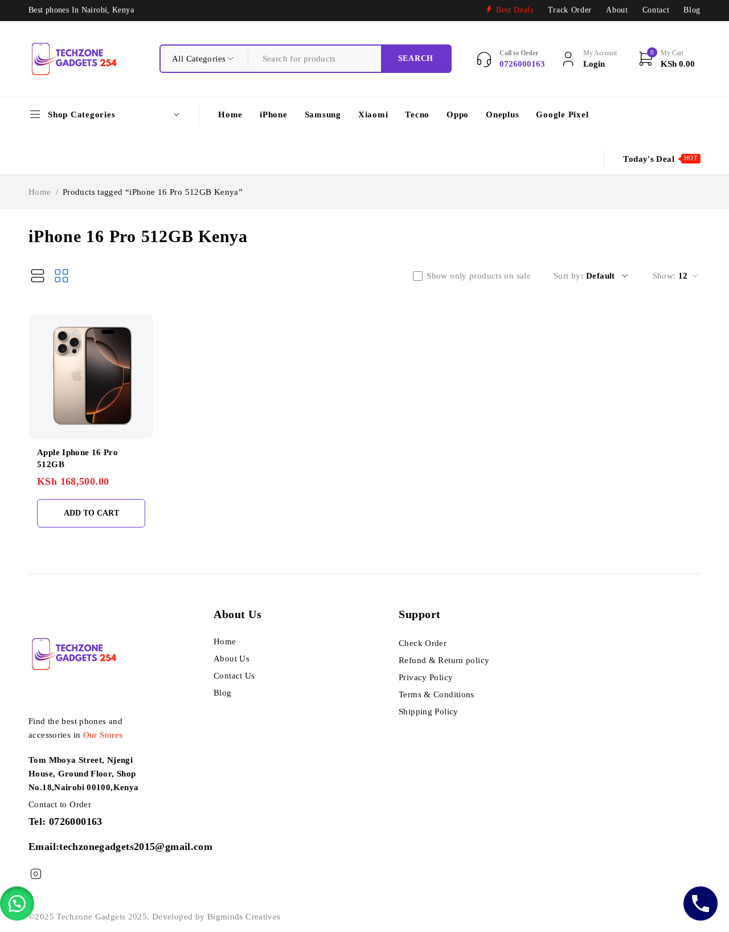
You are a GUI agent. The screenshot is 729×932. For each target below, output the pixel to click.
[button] (17, 903)
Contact (656, 10)
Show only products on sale (479, 275)
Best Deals (515, 10)
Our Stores (103, 734)
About (617, 10)
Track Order (570, 10)
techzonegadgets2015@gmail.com (135, 846)
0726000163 (76, 821)
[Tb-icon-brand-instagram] (35, 874)
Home (39, 192)
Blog (692, 10)
